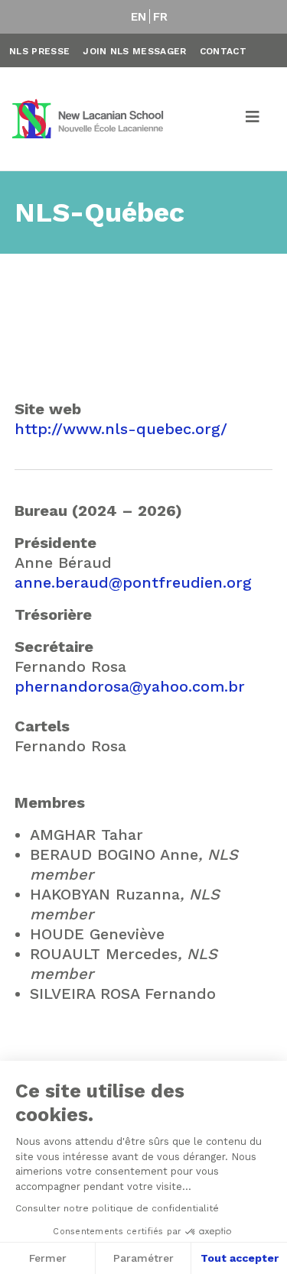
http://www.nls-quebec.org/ (121, 429)
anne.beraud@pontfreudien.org (133, 582)
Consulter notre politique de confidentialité (117, 1208)
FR (160, 17)
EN (139, 17)
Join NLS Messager (134, 51)
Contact (223, 51)
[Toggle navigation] (253, 119)
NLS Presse (39, 51)
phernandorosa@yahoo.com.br (130, 686)
